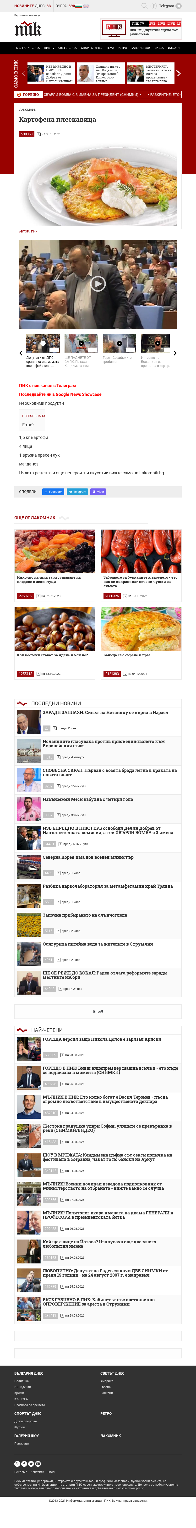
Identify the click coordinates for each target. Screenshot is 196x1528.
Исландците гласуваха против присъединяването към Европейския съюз (104, 743)
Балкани (106, 1393)
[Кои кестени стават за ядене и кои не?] (55, 629)
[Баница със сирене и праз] (141, 629)
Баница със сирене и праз (127, 655)
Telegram (79, 491)
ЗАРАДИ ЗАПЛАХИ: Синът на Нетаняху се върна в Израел (105, 712)
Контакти (37, 1472)
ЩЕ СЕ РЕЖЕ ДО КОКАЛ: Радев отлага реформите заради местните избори (105, 975)
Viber (100, 491)
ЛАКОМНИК (27, 109)
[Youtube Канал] (38, 1464)
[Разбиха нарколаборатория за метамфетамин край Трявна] (29, 896)
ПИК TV (49, 48)
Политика (21, 1381)
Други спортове (25, 1421)
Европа (105, 1387)
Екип (51, 1472)
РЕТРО (122, 48)
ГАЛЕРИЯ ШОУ (141, 48)
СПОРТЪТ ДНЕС (92, 48)
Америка (106, 1381)
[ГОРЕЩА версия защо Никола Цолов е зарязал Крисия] (29, 1049)
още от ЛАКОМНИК (34, 517)
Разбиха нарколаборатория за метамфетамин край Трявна (108, 886)
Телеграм (66, 385)
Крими (19, 1393)
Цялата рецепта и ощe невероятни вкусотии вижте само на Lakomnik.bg (91, 472)
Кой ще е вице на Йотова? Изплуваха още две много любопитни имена (99, 1244)
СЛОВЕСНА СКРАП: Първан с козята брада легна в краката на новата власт (110, 772)
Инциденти (22, 1387)
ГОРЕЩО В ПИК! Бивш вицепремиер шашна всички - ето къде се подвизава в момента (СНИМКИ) (110, 1070)
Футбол (19, 1427)
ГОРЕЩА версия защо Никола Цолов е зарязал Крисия (102, 1039)
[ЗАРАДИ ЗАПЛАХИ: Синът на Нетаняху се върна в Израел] (29, 722)
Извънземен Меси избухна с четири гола (88, 799)
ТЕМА (110, 48)
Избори (174, 48)
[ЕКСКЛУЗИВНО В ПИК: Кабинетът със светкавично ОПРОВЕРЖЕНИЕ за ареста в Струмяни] (29, 1309)
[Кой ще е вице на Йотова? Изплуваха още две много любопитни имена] (29, 1251)
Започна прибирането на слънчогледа (85, 915)
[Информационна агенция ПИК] (28, 28)
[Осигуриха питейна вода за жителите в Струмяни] (29, 954)
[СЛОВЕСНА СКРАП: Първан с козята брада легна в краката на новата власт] (29, 780)
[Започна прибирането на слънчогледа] (29, 925)
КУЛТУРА (21, 1399)
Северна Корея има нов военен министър (88, 857)
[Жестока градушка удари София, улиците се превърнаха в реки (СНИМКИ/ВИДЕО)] (29, 1136)
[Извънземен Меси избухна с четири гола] (29, 809)
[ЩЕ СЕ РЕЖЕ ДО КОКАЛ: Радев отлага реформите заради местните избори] (29, 983)
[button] (178, 73)
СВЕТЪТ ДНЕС (67, 48)
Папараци (21, 1443)
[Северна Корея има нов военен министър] (29, 867)
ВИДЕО (159, 48)
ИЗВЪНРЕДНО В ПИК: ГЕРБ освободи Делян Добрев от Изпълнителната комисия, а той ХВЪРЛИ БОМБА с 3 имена (108, 830)
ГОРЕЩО (31, 94)
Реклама (20, 1472)
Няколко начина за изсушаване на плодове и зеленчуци (49, 579)
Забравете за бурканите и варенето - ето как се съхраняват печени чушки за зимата (140, 581)
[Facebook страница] (24, 1464)
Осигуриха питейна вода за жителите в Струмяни (98, 944)
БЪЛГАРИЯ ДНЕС (28, 48)
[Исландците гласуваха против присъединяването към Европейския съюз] (29, 751)
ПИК (34, 231)
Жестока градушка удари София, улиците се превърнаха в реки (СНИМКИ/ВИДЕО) (107, 1128)
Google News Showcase (79, 394)
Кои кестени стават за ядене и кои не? (52, 655)
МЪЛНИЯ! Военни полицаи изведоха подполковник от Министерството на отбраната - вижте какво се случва (103, 1186)
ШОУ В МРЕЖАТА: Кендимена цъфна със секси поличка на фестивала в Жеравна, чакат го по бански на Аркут (107, 1157)
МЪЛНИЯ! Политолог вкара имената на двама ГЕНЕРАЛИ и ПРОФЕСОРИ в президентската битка (108, 1215)
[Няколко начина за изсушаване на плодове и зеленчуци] (55, 551)
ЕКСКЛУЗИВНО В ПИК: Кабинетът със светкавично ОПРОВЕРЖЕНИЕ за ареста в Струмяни (99, 1302)
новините (24, 6)
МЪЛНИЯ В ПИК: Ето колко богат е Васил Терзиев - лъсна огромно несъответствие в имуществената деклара (105, 1099)
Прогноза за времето (29, 1405)
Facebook (55, 491)
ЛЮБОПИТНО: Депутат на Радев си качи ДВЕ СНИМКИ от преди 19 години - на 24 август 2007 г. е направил (105, 1273)
